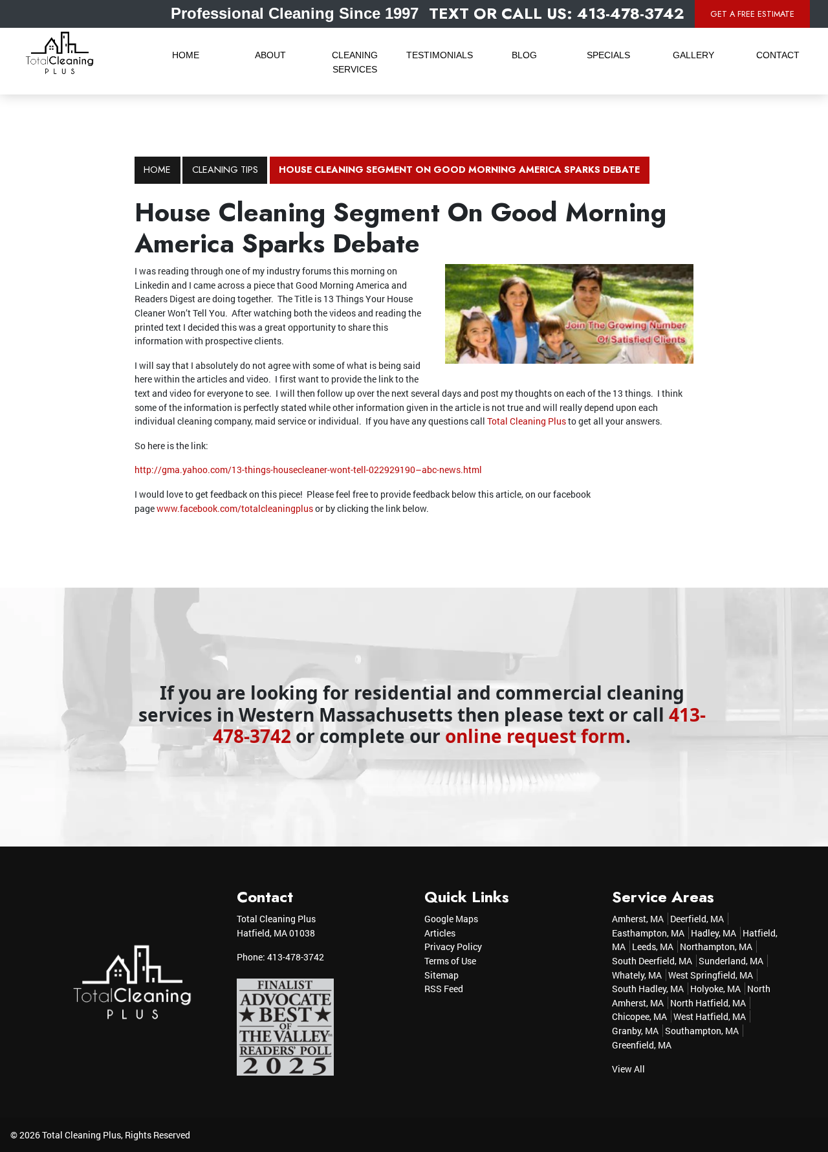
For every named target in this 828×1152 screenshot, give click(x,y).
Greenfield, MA (641, 1045)
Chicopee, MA (639, 1016)
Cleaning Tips (225, 169)
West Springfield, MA (710, 975)
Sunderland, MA (731, 961)
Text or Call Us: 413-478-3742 (556, 13)
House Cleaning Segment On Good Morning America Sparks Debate (459, 169)
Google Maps (451, 919)
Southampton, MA (702, 1031)
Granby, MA (635, 1031)
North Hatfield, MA (708, 1003)
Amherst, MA (638, 919)
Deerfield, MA (697, 919)
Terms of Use (450, 961)
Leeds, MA (652, 946)
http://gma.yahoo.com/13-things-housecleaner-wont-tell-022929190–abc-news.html (308, 469)
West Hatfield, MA (709, 1016)
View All (628, 1069)
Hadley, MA (713, 933)
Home (157, 169)
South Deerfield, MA (652, 961)
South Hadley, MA (648, 988)
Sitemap (441, 975)
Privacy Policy (453, 946)
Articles (439, 933)
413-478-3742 (295, 957)
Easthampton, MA (648, 933)
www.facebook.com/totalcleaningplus (235, 508)
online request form (535, 736)
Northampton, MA (716, 946)
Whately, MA (637, 975)
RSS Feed (443, 988)
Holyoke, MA (715, 988)
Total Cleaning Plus (526, 421)
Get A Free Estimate (752, 14)
